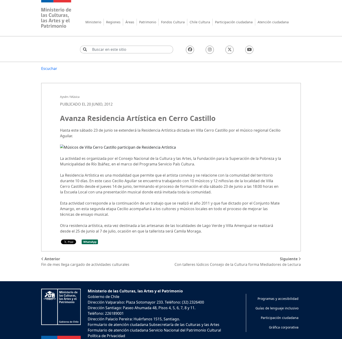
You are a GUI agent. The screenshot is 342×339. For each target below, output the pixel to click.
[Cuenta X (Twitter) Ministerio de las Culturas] (229, 50)
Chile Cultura (200, 22)
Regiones (113, 22)
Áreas (129, 22)
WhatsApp (90, 241)
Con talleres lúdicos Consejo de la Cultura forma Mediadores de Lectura (237, 261)
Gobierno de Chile (103, 296)
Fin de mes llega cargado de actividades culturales (85, 261)
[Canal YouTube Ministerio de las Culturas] (249, 50)
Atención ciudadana (273, 22)
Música (75, 97)
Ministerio (93, 22)
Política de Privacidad (106, 335)
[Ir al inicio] (56, 14)
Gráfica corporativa (283, 327)
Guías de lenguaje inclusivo (276, 308)
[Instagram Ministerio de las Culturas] (210, 50)
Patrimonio (147, 22)
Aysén (64, 97)
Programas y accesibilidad (278, 298)
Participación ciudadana (234, 22)
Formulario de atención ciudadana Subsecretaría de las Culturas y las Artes (153, 324)
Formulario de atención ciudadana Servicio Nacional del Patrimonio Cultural (154, 330)
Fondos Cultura (173, 22)
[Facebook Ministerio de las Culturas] (190, 50)
